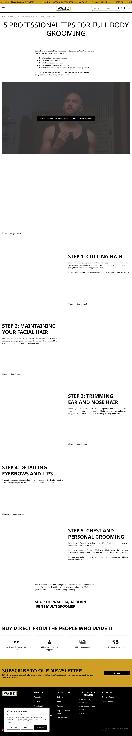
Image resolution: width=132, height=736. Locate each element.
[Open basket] (128, 8)
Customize (13, 727)
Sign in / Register (108, 697)
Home (4, 16)
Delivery (60, 697)
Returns (60, 701)
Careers (37, 701)
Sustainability (39, 706)
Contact (60, 706)
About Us (37, 697)
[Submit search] (118, 8)
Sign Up (117, 673)
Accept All (40, 727)
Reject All (27, 727)
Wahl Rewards (107, 701)
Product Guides (13, 16)
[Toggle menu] (3, 8)
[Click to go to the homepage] (63, 8)
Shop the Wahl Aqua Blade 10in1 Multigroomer (61, 604)
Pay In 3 (82, 714)
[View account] (124, 8)
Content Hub (62, 717)
